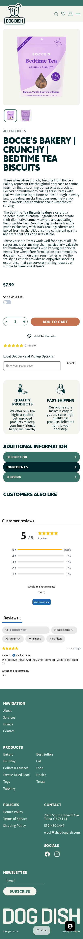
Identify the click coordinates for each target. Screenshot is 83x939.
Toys (6, 781)
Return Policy (13, 812)
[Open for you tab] (70, 926)
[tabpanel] (41, 656)
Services (9, 717)
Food (39, 768)
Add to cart (55, 322)
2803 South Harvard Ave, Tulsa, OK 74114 (62, 817)
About (7, 710)
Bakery (8, 754)
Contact (9, 731)
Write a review (41, 602)
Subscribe (20, 891)
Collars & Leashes (15, 768)
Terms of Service (15, 819)
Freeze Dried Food (16, 775)
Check (71, 363)
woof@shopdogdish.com (62, 832)
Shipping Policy (14, 825)
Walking (9, 788)
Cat (38, 761)
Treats (40, 781)
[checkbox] (35, 639)
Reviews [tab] (12, 618)
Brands (8, 724)
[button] (41, 550)
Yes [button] (3, 675)
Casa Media (75, 931)
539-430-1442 (54, 825)
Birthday (9, 761)
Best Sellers (44, 754)
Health (41, 775)
